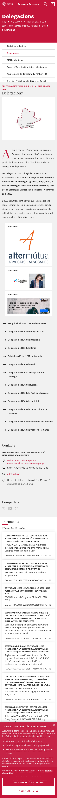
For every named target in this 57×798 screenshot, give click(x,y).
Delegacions (13, 53)
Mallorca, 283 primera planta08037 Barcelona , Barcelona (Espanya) (26, 462)
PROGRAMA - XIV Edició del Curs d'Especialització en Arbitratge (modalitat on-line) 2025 (27, 691)
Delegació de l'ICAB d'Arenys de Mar (26, 331)
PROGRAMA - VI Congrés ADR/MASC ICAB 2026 (26, 598)
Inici (4, 21)
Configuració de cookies (29, 782)
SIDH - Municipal (15, 60)
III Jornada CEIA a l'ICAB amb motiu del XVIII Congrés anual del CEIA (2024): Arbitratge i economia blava (26, 719)
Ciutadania (16, 21)
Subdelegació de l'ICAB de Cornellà (25, 356)
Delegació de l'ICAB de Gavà (21, 364)
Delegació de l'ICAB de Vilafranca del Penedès (30, 421)
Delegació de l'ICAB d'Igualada (23, 384)
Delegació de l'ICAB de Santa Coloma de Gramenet (27, 411)
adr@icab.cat (13, 474)
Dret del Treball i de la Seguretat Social (26, 81)
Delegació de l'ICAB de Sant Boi (23, 401)
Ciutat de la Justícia (16, 46)
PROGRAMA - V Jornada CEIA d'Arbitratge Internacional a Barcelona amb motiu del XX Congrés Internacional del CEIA (27, 547)
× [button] (54, 725)
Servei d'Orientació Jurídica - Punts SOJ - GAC (23, 26)
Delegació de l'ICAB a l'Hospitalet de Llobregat (26, 374)
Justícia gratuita (35, 21)
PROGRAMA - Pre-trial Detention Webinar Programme (25, 574)
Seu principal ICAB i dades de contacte (27, 323)
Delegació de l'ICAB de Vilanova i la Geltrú (28, 429)
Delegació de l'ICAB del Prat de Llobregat (28, 393)
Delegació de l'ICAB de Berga (22, 348)
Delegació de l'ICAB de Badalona (24, 339)
